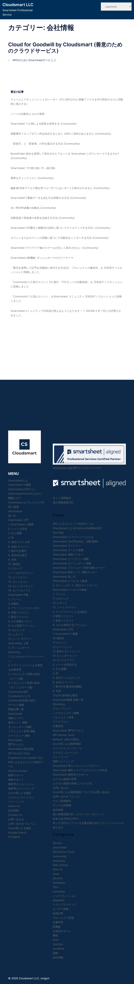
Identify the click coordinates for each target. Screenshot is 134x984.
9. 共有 (12, 559)
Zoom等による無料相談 (67, 743)
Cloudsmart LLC (17, 4)
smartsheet (60, 847)
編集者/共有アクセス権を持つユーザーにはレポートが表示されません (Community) (60, 188)
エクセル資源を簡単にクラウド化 (72, 783)
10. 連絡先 (14, 564)
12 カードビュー (62, 647)
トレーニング (16, 801)
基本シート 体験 (17, 722)
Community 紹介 (18, 691)
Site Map (58, 532)
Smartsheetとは (18, 480)
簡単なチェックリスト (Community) (32, 178)
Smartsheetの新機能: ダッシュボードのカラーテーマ (42, 257)
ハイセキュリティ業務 (66, 713)
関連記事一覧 (16, 709)
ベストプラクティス (64, 904)
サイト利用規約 (62, 498)
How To (57, 869)
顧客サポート (16, 775)
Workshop (14, 652)
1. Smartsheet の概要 (21, 524)
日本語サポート (62, 931)
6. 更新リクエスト (18, 612)
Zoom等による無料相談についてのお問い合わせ (81, 792)
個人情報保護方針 (63, 502)
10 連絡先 (58, 638)
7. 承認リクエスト (18, 617)
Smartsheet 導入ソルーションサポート (76, 765)
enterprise (59, 860)
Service (57, 843)
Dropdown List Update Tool (25, 757)
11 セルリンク (61, 598)
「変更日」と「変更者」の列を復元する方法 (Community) (45, 143)
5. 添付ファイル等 (19, 542)
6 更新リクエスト (63, 616)
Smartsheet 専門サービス (68, 730)
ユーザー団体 (60, 909)
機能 (55, 935)
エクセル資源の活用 (64, 779)
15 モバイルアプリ (64, 660)
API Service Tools (19, 753)
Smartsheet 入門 (18, 520)
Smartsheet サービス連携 (68, 550)
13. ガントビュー (18, 581)
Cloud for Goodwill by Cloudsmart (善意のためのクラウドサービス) (65, 47)
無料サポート (16, 779)
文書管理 (58, 726)
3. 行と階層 (15, 533)
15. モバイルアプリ (19, 590)
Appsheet (59, 900)
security (58, 878)
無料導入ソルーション (21, 784)
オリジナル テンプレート (67, 748)
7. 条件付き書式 (17, 551)
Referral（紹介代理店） (67, 739)
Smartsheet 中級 (18, 594)
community (60, 856)
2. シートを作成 (17, 528)
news (56, 873)
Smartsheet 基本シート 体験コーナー (75, 572)
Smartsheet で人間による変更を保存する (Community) (44, 123)
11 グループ (59, 642)
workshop (59, 891)
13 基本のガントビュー (66, 651)
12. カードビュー (18, 577)
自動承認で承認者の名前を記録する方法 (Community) (43, 217)
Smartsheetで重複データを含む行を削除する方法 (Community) (48, 197)
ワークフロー (60, 721)
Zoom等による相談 (19, 793)
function (58, 944)
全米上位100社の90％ (66, 818)
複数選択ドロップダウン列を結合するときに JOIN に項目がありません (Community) (61, 133)
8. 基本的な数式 (17, 555)
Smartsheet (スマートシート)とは (73, 537)
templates (59, 882)
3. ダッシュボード (19, 647)
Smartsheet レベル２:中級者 (70, 589)
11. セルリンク (16, 630)
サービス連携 (16, 704)
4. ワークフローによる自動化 (70, 611)
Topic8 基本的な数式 (65, 695)
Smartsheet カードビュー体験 (71, 559)
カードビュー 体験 (19, 735)
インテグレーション (64, 896)
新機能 (57, 926)
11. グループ (15, 568)
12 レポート (60, 603)
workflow (58, 948)
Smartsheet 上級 (18, 643)
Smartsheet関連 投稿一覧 (68, 699)
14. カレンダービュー (20, 586)
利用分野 (58, 913)
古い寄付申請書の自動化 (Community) (33, 207)
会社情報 (58, 809)
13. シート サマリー (20, 638)
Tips (55, 887)
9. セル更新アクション (21, 625)
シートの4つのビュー (20, 572)
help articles (60, 865)
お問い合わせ (60, 787)
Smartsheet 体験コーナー (68, 554)
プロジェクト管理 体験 (21, 731)
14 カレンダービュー (65, 655)
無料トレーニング (63, 761)
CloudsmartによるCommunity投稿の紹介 (77, 528)
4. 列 (11, 537)
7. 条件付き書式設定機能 (67, 686)
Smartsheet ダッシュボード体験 (72, 563)
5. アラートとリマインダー (24, 608)
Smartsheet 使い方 (64, 576)
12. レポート (15, 634)
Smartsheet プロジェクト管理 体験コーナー (79, 567)
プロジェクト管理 (63, 717)
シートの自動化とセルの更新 (28, 113)
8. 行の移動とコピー (20, 621)
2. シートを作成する (65, 664)
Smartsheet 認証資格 (21, 748)
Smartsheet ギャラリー (67, 545)
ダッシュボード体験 (20, 727)
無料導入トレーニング (21, 788)
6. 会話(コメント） (19, 546)
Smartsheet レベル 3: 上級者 (70, 580)
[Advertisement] (67, 345)
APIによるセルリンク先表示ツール (73, 523)
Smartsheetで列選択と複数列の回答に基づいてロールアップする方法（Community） (61, 227)
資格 (55, 953)
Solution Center (17, 770)
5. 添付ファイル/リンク (66, 677)
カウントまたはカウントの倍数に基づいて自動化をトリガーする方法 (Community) (60, 237)
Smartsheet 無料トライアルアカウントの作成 (80, 770)
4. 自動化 (13, 603)
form (56, 939)
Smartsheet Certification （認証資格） (76, 541)
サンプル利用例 (62, 805)
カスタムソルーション (21, 797)
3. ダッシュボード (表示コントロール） (76, 585)
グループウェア (62, 708)
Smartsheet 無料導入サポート (71, 774)
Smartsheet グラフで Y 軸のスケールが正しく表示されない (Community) (54, 247)
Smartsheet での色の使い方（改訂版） (34, 168)
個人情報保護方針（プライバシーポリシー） (79, 814)
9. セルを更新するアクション (70, 625)
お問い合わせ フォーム (21, 823)
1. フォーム (14, 599)
